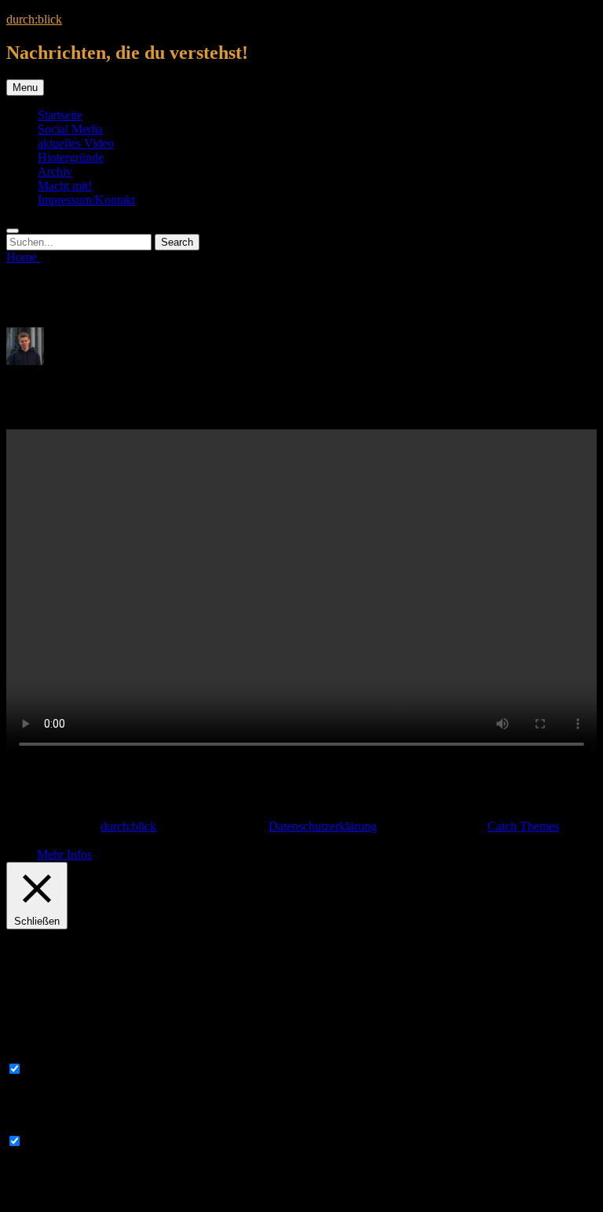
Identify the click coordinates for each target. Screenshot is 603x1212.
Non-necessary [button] (43, 1126)
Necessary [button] (31, 1053)
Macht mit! (65, 185)
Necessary (50, 1069)
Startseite (60, 115)
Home (23, 257)
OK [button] (27, 854)
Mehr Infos (64, 854)
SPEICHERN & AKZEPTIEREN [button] (92, 1198)
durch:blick (34, 19)
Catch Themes (523, 826)
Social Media (70, 129)
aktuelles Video (76, 143)
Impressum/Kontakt (86, 199)
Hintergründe (71, 157)
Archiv (55, 171)
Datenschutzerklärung (323, 826)
